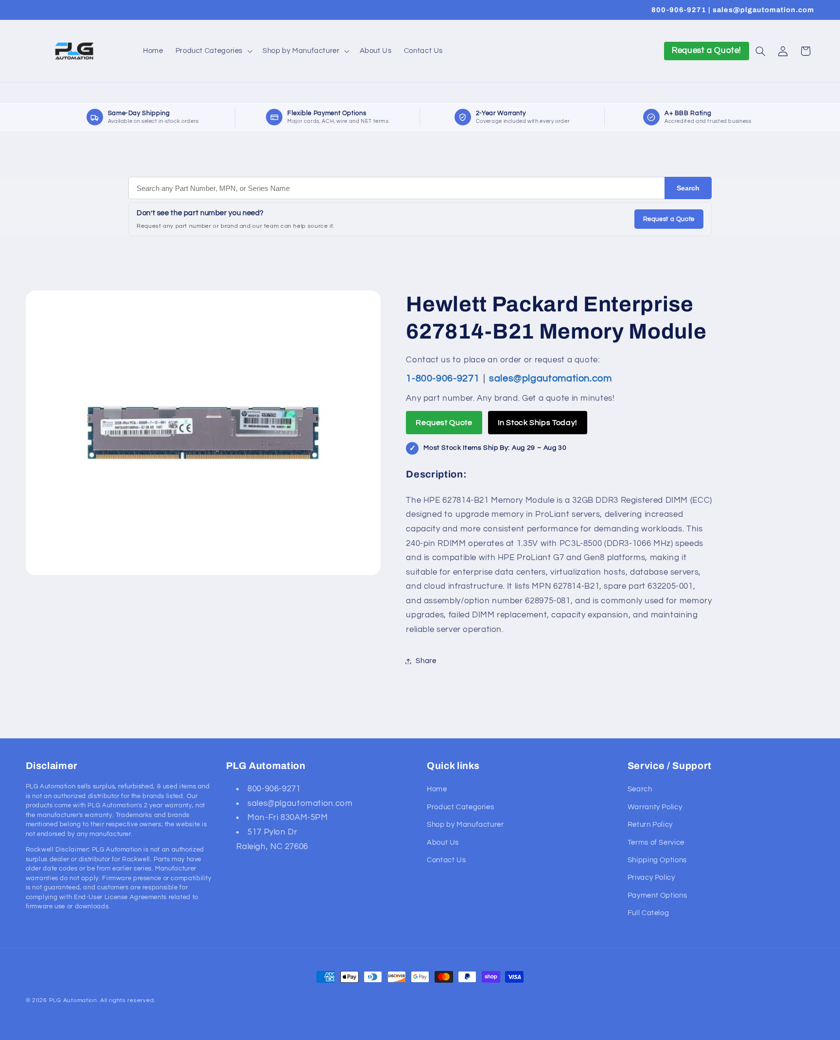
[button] (212, 51)
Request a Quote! (706, 50)
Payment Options (657, 895)
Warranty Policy (655, 807)
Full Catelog (648, 913)
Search (688, 188)
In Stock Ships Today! (538, 422)
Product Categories (460, 807)
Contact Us (446, 860)
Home (437, 789)
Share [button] (426, 661)
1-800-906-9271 (443, 378)
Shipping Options (657, 860)
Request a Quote (669, 219)
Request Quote (444, 422)
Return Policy (650, 824)
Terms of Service (656, 842)
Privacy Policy (651, 877)
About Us (443, 842)
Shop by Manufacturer (465, 824)
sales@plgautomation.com (550, 378)
